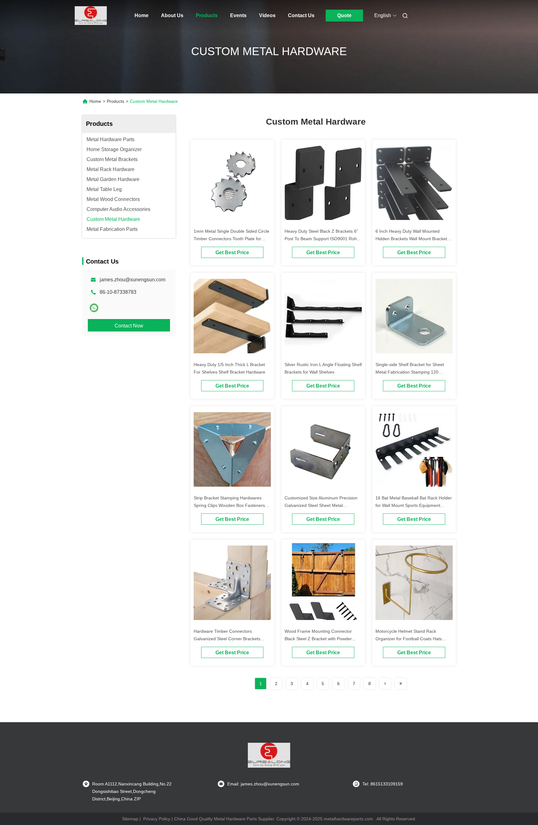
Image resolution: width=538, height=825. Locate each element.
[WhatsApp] (94, 308)
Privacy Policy (156, 818)
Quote (344, 15)
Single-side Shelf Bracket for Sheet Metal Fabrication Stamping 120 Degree (409, 372)
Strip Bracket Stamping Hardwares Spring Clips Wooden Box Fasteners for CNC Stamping (229, 505)
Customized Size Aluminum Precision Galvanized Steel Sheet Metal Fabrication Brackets (321, 505)
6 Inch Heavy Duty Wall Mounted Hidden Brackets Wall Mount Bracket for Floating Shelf (411, 239)
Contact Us (301, 15)
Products (207, 15)
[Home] (91, 15)
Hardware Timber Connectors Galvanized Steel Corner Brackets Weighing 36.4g (227, 639)
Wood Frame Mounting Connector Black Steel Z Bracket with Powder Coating (318, 639)
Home (141, 15)
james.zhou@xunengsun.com (132, 279)
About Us (172, 15)
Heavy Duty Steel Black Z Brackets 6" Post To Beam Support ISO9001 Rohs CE (322, 239)
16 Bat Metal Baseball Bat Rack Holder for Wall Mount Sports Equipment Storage (413, 505)
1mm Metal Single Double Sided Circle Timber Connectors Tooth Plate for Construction (231, 239)
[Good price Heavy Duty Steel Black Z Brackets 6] (323, 184)
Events (238, 15)
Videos (267, 15)
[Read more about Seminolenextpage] (385, 683)
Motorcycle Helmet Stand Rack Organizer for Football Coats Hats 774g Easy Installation (408, 639)
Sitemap (130, 818)
